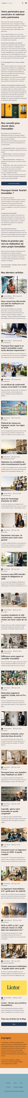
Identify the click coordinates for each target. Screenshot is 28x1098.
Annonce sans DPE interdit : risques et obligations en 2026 (13, 576)
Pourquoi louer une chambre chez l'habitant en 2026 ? (13, 773)
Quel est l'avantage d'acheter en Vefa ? (9, 500)
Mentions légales (18, 1087)
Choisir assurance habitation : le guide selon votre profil (14, 967)
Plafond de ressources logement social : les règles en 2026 (13, 425)
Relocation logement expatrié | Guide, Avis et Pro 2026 (13, 695)
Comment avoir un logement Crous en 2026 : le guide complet (13, 852)
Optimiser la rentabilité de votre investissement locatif (13, 463)
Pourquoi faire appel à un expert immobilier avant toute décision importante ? (13, 348)
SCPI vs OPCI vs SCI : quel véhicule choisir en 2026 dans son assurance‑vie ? (12, 927)
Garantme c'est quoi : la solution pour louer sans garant (11, 537)
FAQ (21, 1083)
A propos (8, 1083)
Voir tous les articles (14, 183)
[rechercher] (22, 3)
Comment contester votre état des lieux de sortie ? (12, 735)
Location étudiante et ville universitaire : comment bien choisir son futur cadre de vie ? (14, 618)
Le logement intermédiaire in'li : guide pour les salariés (13, 890)
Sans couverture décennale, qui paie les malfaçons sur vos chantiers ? (13, 303)
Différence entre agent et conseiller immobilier (12, 657)
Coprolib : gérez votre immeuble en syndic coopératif (10, 811)
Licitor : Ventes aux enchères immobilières (13, 1004)
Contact (8, 1087)
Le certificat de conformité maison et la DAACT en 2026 (13, 385)
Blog (14, 1024)
